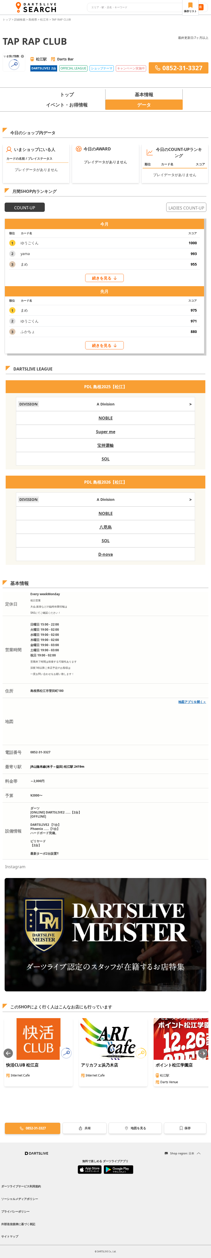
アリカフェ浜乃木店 (99, 1065)
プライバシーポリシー (15, 1211)
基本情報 (144, 94)
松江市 (44, 19)
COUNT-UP (24, 208)
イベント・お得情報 (67, 105)
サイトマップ (9, 1236)
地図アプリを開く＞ (192, 702)
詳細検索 (20, 19)
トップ (7, 19)
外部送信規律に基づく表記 (18, 1224)
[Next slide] (202, 1053)
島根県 (33, 19)
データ (144, 105)
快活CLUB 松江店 (22, 1065)
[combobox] (138, 7)
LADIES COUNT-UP (186, 208)
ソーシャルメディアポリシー (19, 1199)
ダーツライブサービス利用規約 (21, 1186)
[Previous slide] (8, 1053)
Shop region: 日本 (182, 1153)
